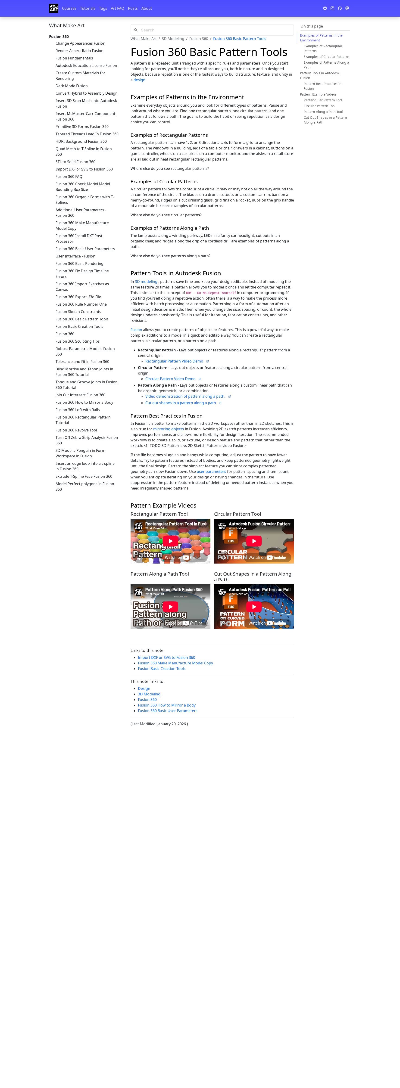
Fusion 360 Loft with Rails (78, 409)
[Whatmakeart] (53, 8)
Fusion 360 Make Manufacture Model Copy (82, 225)
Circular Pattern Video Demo (170, 378)
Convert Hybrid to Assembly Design (87, 93)
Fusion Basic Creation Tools (79, 326)
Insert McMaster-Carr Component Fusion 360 (85, 116)
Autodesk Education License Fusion (86, 65)
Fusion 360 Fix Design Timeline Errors (82, 273)
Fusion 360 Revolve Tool (76, 430)
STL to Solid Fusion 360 (75, 161)
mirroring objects (168, 428)
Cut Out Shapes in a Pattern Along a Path (325, 119)
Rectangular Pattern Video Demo (174, 361)
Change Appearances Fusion (80, 43)
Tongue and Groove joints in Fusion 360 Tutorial (87, 384)
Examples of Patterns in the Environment (321, 37)
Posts (133, 8)
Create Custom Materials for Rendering (80, 75)
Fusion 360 (65, 333)
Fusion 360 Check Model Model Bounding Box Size (83, 186)
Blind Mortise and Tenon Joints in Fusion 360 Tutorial (84, 371)
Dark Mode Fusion (72, 85)
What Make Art (66, 25)
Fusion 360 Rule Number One (81, 304)
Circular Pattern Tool (319, 106)
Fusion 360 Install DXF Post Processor (79, 238)
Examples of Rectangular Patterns (323, 48)
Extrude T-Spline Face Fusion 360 (84, 476)
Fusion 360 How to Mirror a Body (84, 402)
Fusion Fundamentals (74, 58)
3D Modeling (173, 38)
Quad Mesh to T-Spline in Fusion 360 (84, 151)
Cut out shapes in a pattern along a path (180, 402)
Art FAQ (117, 8)
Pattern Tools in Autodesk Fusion (319, 75)
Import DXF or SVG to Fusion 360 (84, 169)
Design (144, 688)
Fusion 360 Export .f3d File (78, 296)
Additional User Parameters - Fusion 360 (81, 212)
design (139, 79)
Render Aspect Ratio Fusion (79, 50)
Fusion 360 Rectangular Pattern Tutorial (83, 420)
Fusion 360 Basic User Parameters (85, 248)
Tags (103, 8)
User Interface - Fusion (75, 256)
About (146, 8)
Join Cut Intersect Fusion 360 (80, 394)
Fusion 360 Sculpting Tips (78, 341)
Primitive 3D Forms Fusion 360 (82, 126)
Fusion (136, 329)
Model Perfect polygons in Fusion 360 (85, 486)
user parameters (211, 471)
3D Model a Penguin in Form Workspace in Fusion (80, 453)
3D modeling (146, 281)
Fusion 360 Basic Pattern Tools (82, 319)
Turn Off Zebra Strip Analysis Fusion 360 (87, 440)
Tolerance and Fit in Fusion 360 (82, 361)
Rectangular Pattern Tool (323, 100)
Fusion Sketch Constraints (78, 311)
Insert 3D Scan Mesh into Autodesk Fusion (86, 103)
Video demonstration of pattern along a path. (185, 396)
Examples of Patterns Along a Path (326, 64)
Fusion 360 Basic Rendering (79, 263)
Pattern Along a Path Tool (323, 111)
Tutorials (87, 8)
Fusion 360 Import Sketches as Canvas (82, 286)
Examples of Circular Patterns (327, 56)
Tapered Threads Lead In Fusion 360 (87, 133)
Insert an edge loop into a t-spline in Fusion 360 (85, 466)
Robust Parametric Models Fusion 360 (85, 351)
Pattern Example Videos (318, 94)
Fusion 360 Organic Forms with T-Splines (85, 199)
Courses (69, 8)
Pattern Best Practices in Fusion (322, 86)
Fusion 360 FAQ (69, 176)
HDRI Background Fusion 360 (81, 141)
